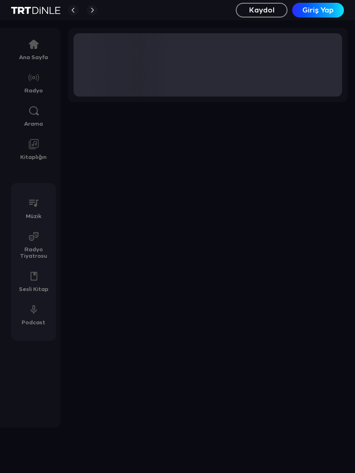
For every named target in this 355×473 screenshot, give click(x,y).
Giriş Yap (318, 10)
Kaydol (262, 10)
